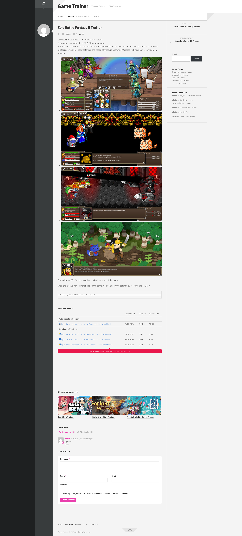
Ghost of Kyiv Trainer (180, 75)
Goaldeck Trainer (178, 78)
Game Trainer (73, 6)
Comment (65, 459)
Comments (68, 432)
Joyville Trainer (185, 112)
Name (63, 476)
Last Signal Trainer (179, 83)
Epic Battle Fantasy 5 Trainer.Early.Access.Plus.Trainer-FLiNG (86, 334)
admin (67, 439)
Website (63, 485)
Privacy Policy (83, 16)
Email (114, 476)
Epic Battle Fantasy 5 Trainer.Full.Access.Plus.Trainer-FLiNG (86, 324)
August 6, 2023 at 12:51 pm (83, 439)
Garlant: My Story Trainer (103, 417)
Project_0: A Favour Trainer (190, 95)
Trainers (69, 16)
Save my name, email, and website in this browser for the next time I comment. (95, 494)
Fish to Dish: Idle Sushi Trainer (140, 417)
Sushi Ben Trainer (66, 417)
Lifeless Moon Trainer (188, 108)
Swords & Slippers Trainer (182, 72)
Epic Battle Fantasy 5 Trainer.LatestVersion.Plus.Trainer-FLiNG (87, 345)
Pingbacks (86, 432)
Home (60, 16)
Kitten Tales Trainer (187, 117)
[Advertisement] (110, 372)
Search (174, 54)
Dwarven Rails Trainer (180, 81)
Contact (97, 16)
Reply (67, 445)
